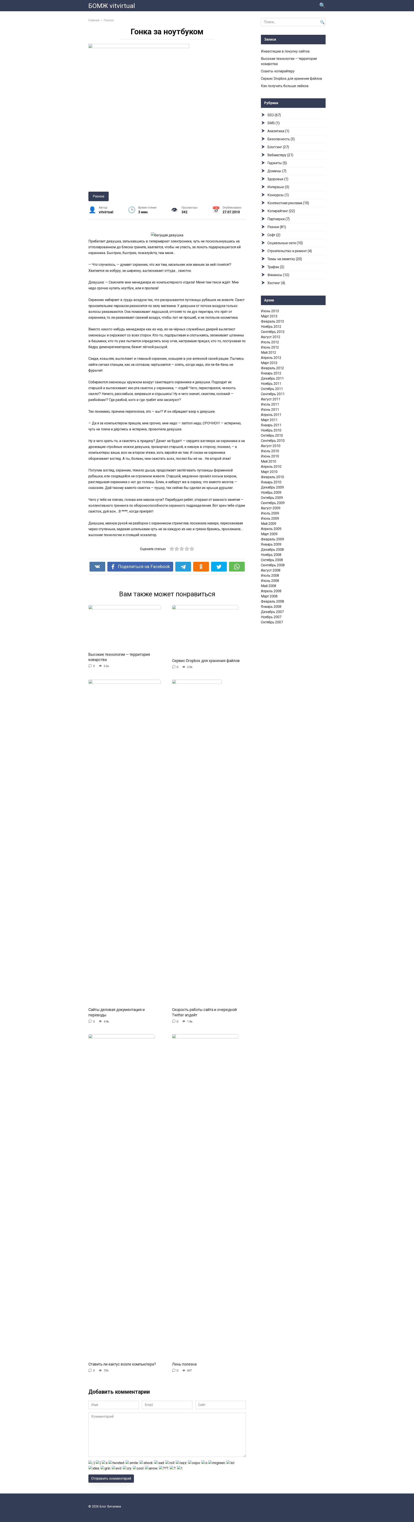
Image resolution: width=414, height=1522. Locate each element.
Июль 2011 (270, 404)
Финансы (274, 275)
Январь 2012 (271, 373)
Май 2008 (268, 586)
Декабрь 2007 (272, 612)
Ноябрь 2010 (271, 430)
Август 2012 (270, 337)
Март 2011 (269, 420)
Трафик (273, 267)
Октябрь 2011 (272, 389)
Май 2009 (268, 524)
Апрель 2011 (271, 415)
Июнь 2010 (270, 456)
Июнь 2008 (270, 581)
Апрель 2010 (271, 467)
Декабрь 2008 (272, 550)
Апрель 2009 (271, 529)
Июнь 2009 (270, 518)
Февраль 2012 (272, 368)
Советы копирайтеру (278, 71)
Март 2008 (269, 596)
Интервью (275, 187)
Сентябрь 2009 (273, 503)
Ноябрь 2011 (271, 384)
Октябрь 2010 (272, 435)
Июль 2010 (270, 451)
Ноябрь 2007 (271, 617)
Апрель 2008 (271, 591)
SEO (270, 115)
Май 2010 (268, 461)
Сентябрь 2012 (273, 332)
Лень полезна (184, 1364)
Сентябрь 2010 (273, 441)
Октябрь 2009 (272, 498)
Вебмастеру (276, 155)
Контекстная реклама (284, 203)
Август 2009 (270, 508)
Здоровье (275, 179)
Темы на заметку (281, 259)
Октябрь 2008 (272, 560)
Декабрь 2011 (272, 378)
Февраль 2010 (272, 477)
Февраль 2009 (272, 539)
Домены (274, 171)
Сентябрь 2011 (273, 394)
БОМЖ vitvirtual (111, 6)
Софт (271, 235)
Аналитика (275, 131)
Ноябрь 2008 (271, 555)
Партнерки (276, 219)
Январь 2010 (271, 482)
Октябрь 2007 (272, 622)
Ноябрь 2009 (271, 492)
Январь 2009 (271, 544)
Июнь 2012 (270, 347)
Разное (98, 196)
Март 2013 (269, 316)
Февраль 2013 (272, 321)
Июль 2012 (270, 342)
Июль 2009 (270, 513)
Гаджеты (274, 163)
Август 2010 (270, 446)
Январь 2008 (271, 607)
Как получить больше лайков (285, 86)
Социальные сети (281, 243)
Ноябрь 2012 (271, 327)
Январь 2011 (271, 425)
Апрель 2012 (271, 358)
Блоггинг (274, 147)
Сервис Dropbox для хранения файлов (206, 661)
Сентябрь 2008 (273, 565)
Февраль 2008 (272, 601)
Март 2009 (269, 534)
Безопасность (278, 139)
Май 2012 (268, 352)
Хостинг (273, 283)
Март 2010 (269, 472)
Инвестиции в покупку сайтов (285, 51)
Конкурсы (275, 195)
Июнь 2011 (270, 410)
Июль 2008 (270, 575)
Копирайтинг (277, 211)
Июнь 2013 (270, 311)
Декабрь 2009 (272, 487)
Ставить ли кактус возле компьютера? (122, 1364)
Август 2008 (270, 570)
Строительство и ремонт (287, 251)
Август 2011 (270, 399)
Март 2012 (269, 363)
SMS (271, 123)
